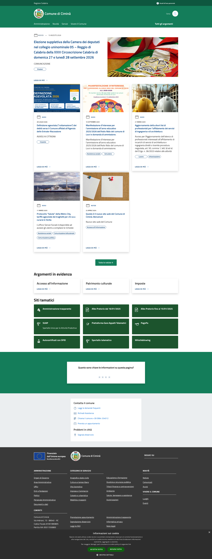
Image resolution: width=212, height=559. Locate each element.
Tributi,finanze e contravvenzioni (120, 486)
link (129, 544)
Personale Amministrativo (45, 499)
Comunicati (147, 482)
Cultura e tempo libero (79, 482)
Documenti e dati (41, 504)
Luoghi (145, 498)
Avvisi (41, 35)
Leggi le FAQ (75, 526)
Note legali (110, 526)
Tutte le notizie (105, 262)
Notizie (93, 205)
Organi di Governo (41, 477)
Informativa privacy (114, 521)
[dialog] (106, 544)
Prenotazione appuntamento (82, 517)
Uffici (36, 486)
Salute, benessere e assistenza (119, 495)
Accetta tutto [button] (96, 549)
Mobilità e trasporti (78, 499)
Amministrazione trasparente (118, 517)
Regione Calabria (41, 3)
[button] (106, 555)
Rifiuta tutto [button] (116, 549)
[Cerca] (175, 14)
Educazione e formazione (116, 477)
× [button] (209, 532)
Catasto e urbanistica (79, 495)
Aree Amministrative (42, 482)
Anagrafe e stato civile (79, 477)
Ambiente (110, 490)
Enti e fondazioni (41, 491)
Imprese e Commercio (79, 491)
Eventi (145, 503)
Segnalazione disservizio (80, 521)
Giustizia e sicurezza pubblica (118, 482)
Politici (37, 495)
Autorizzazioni (112, 499)
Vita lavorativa (76, 486)
